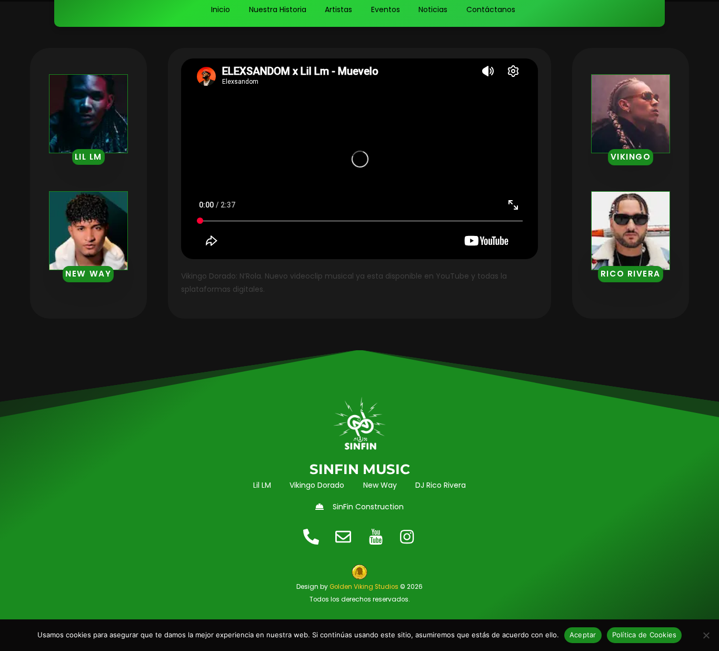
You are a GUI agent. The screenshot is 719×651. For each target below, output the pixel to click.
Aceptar (583, 634)
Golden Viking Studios (363, 587)
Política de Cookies (644, 634)
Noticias (432, 9)
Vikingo (631, 156)
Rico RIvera (631, 273)
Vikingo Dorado (316, 485)
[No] (706, 635)
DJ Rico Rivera (440, 485)
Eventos (385, 9)
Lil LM (88, 156)
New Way (88, 273)
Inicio (220, 9)
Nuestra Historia (277, 9)
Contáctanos (490, 9)
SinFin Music (359, 469)
